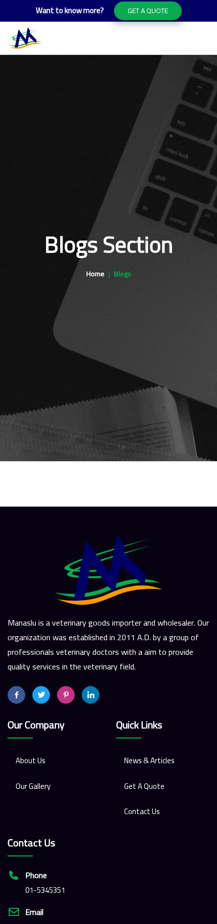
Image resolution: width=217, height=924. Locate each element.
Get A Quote (148, 10)
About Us (30, 760)
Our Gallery (33, 786)
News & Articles (149, 760)
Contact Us (142, 811)
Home (95, 274)
